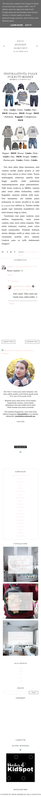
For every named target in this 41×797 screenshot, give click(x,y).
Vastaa (10, 275)
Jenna (9, 266)
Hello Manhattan (34, 794)
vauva (20, 255)
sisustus (20, 526)
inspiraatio (27, 252)
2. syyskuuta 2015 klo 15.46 (25, 266)
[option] (20, 46)
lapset (33, 252)
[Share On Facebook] (6, 252)
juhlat (20, 494)
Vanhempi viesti (32, 341)
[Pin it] (13, 252)
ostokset (20, 520)
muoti (20, 510)
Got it (28, 25)
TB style (20, 478)
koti (20, 501)
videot (20, 533)
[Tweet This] (10, 252)
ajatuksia (20, 482)
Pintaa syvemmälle (21, 475)
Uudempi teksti (8, 341)
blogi (20, 488)
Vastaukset (14, 281)
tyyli (37, 252)
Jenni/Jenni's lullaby (22, 286)
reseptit (20, 523)
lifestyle (20, 507)
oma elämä (20, 517)
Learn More (16, 25)
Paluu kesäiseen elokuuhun (20, 44)
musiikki (20, 514)
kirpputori (20, 498)
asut (20, 485)
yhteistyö (20, 536)
